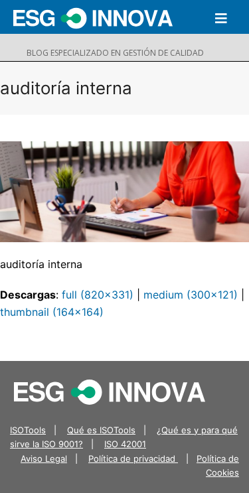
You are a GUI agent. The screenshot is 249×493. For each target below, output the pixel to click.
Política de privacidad (133, 458)
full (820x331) (97, 294)
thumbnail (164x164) (52, 311)
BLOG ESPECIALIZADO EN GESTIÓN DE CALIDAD (115, 52)
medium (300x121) (190, 294)
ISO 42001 (125, 444)
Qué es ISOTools (101, 430)
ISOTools (28, 430)
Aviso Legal (44, 458)
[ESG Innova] (109, 390)
